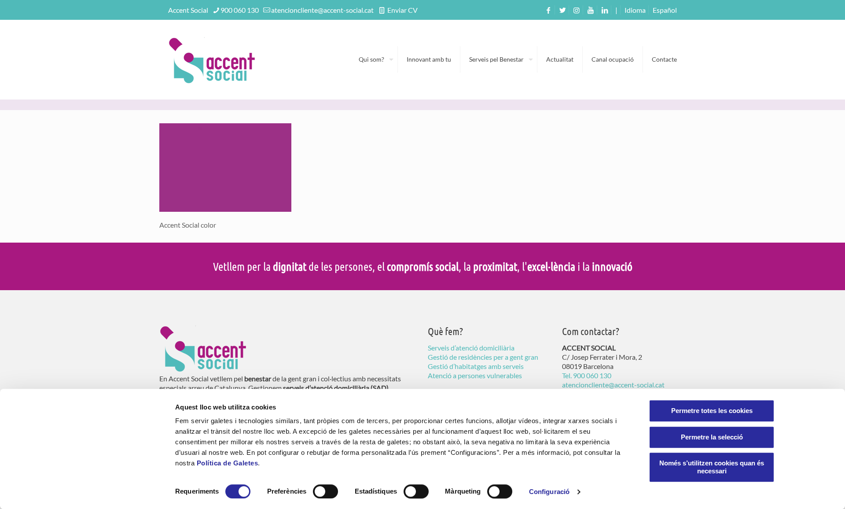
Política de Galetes (227, 463)
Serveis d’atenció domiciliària (471, 347)
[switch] (325, 491)
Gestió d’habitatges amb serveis (476, 366)
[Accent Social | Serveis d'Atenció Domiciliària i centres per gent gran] (212, 59)
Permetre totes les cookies (712, 410)
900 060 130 (239, 10)
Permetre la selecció (712, 437)
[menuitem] (665, 10)
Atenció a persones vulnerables (475, 375)
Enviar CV (402, 10)
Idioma (635, 10)
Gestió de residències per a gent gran (483, 357)
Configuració (549, 491)
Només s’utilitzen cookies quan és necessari (711, 467)
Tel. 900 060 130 (586, 375)
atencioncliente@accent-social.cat (322, 10)
